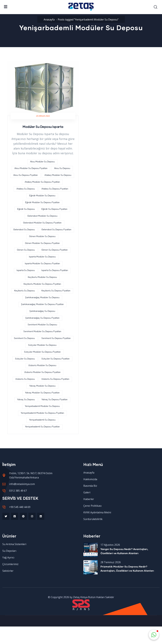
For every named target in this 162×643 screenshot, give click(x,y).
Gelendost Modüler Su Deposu (42, 216)
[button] (154, 635)
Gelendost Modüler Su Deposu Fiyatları (42, 223)
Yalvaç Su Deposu (26, 400)
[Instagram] (32, 516)
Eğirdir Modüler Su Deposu (42, 196)
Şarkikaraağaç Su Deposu (42, 311)
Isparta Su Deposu (26, 270)
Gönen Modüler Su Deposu (42, 236)
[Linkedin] (40, 516)
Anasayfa (49, 19)
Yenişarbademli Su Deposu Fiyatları (42, 427)
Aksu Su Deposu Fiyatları (25, 175)
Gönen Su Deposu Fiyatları (54, 250)
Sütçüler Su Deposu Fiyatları (55, 359)
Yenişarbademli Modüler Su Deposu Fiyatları (42, 413)
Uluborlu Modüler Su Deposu (42, 366)
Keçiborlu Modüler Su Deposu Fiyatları (42, 284)
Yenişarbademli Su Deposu (42, 420)
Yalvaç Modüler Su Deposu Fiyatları (42, 393)
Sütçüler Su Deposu (25, 359)
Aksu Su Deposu (62, 168)
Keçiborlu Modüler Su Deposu (42, 277)
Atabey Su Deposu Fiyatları (54, 189)
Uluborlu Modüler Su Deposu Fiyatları (42, 372)
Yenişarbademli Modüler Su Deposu (42, 406)
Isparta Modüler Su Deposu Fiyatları (42, 264)
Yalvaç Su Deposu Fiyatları (54, 400)
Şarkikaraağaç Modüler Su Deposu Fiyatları (42, 304)
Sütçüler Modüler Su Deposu (42, 345)
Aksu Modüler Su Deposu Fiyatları (30, 168)
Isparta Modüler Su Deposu (42, 257)
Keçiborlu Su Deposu (24, 291)
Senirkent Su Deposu (24, 338)
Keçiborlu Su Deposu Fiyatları (55, 291)
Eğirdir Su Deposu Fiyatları (54, 209)
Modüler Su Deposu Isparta (43, 127)
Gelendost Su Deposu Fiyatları (56, 230)
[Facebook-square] (14, 516)
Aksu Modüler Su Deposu (42, 162)
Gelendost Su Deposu (24, 230)
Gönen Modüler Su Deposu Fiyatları (42, 243)
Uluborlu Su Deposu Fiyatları (55, 379)
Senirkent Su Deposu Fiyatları (56, 338)
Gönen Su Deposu (26, 250)
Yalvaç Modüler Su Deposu (42, 386)
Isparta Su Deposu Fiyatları (54, 270)
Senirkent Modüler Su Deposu (42, 325)
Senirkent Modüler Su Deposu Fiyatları (42, 332)
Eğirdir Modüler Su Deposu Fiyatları (42, 203)
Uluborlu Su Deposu (25, 379)
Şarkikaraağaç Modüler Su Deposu (42, 298)
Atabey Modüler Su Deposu (57, 175)
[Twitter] (5, 516)
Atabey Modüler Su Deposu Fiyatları (42, 182)
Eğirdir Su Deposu (26, 209)
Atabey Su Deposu (25, 189)
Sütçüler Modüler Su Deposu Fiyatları (42, 352)
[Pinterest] (23, 516)
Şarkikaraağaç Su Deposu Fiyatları (42, 318)
